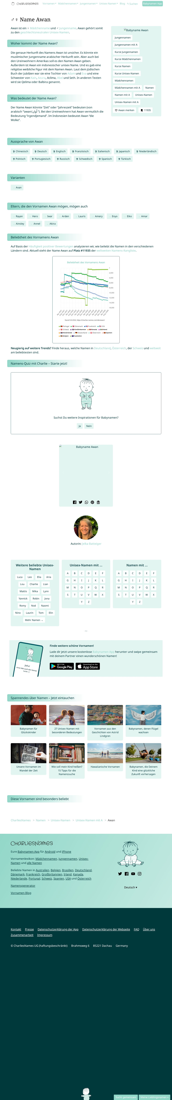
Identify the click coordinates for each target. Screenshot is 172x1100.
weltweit (155, 348)
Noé (33, 605)
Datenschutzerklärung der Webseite (106, 929)
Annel (37, 223)
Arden (65, 216)
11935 (147, 110)
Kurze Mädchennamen (128, 59)
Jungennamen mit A (126, 44)
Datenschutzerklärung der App (58, 929)
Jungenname (67, 28)
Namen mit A (122, 94)
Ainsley (20, 223)
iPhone (66, 851)
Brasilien (68, 870)
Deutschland (102, 348)
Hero (35, 216)
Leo (30, 577)
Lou (22, 584)
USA (68, 878)
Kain (33, 78)
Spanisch (106, 158)
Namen (149, 87)
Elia (39, 577)
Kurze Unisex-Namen (127, 73)
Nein (89, 426)
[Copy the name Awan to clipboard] (98, 502)
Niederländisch (147, 151)
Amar (144, 216)
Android (50, 851)
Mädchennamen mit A (127, 87)
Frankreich (33, 874)
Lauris (81, 216)
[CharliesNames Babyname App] (25, 3)
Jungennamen (88, 3)
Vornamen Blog (21, 893)
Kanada (78, 874)
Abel (60, 78)
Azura (42, 78)
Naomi (45, 605)
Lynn (46, 591)
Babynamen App (152, 3)
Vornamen (49, 3)
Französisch (81, 151)
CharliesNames (21, 820)
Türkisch (125, 158)
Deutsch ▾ (130, 887)
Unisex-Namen (107, 3)
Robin (36, 598)
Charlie (34, 584)
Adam (71, 73)
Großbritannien (52, 874)
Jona (46, 598)
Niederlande (19, 878)
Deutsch (42, 151)
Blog (122, 3)
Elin (51, 612)
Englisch (60, 151)
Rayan (19, 216)
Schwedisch (85, 158)
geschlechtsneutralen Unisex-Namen (44, 32)
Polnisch (20, 158)
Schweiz (138, 348)
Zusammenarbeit (22, 935)
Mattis (23, 591)
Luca (19, 577)
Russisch (64, 158)
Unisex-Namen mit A (127, 102)
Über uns (149, 929)
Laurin (29, 612)
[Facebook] (126, 873)
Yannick (23, 598)
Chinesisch (21, 151)
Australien (42, 870)
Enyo (114, 216)
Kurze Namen (122, 66)
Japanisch (124, 151)
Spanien (58, 878)
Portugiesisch (42, 158)
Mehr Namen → (34, 620)
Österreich (119, 348)
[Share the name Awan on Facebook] (74, 502)
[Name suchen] (128, 4)
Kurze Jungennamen (126, 52)
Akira (53, 223)
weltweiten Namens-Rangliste (116, 250)
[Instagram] (139, 873)
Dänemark (18, 874)
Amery (99, 216)
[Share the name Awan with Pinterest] (92, 502)
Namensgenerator (23, 885)
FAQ (136, 929)
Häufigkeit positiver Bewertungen (51, 246)
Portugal (34, 878)
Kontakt (16, 929)
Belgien (56, 870)
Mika (35, 591)
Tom (41, 612)
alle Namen (34, 863)
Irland (68, 874)
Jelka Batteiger (91, 543)
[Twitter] (120, 873)
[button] (63, 472)
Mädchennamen (67, 3)
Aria (48, 577)
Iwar (49, 216)
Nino (18, 612)
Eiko (129, 216)
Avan (19, 187)
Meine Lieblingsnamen (153, 1097)
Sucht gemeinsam (126, 1097)
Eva (84, 73)
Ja (80, 426)
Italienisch (103, 151)
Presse (29, 929)
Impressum (44, 935)
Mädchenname (40, 28)
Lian (45, 584)
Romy (22, 605)
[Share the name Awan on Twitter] (80, 502)
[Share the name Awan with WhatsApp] (86, 502)
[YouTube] (133, 873)
